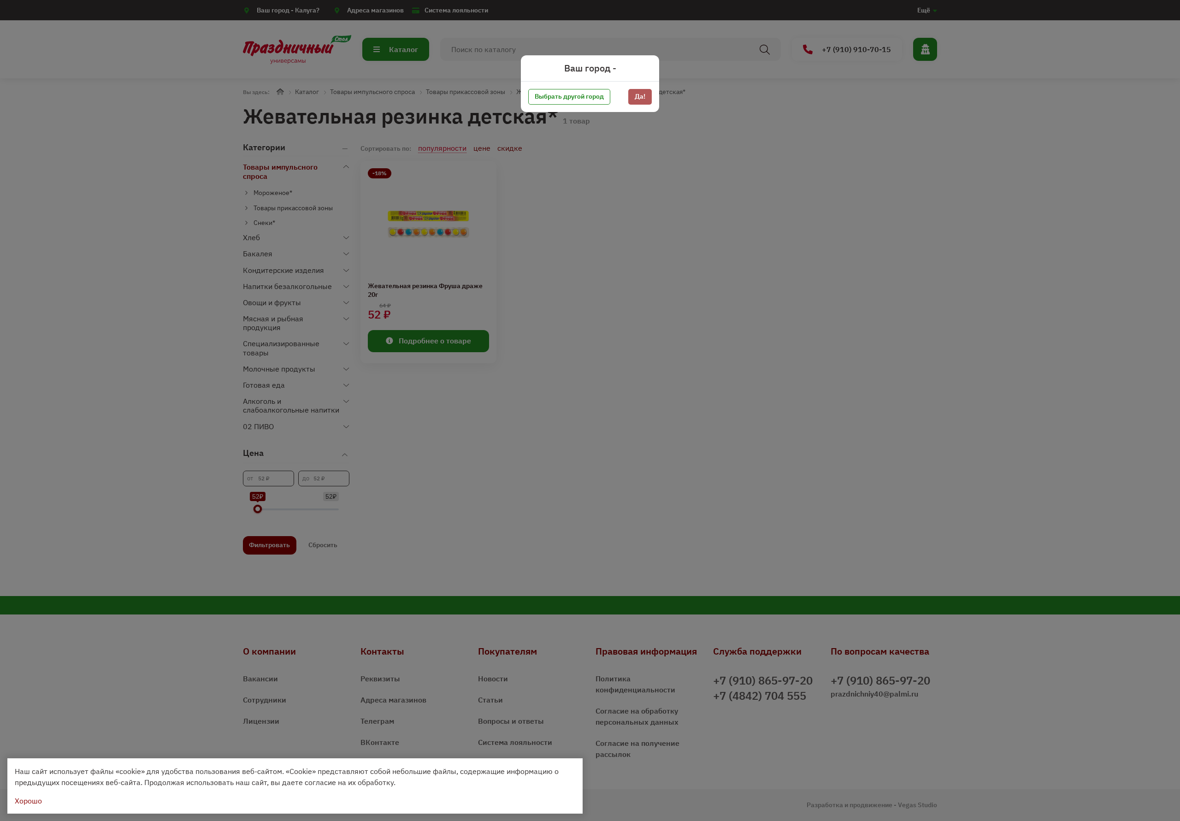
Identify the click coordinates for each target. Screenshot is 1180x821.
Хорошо (28, 800)
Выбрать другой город (569, 96)
